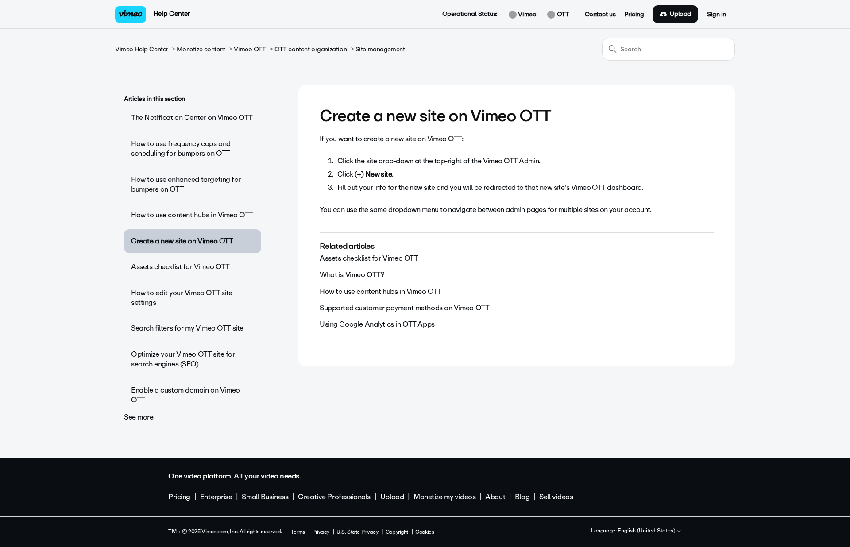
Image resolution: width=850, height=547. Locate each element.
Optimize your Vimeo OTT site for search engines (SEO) (183, 359)
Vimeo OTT (250, 49)
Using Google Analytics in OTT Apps (377, 324)
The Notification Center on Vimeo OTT (192, 117)
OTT (562, 14)
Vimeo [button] (526, 14)
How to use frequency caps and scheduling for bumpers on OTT (181, 148)
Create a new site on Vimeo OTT (182, 241)
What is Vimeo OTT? (352, 275)
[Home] (130, 14)
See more (139, 417)
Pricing (634, 14)
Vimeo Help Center (141, 49)
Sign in (716, 14)
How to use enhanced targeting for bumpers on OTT (186, 184)
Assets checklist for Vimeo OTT (180, 267)
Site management (380, 49)
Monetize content (201, 49)
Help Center (171, 14)
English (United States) (647, 531)
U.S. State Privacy (357, 532)
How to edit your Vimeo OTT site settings (181, 297)
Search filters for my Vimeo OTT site (187, 328)
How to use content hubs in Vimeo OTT (192, 215)
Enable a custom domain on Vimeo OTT (185, 395)
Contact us (600, 14)
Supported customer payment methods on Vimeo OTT (404, 308)
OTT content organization (310, 49)
